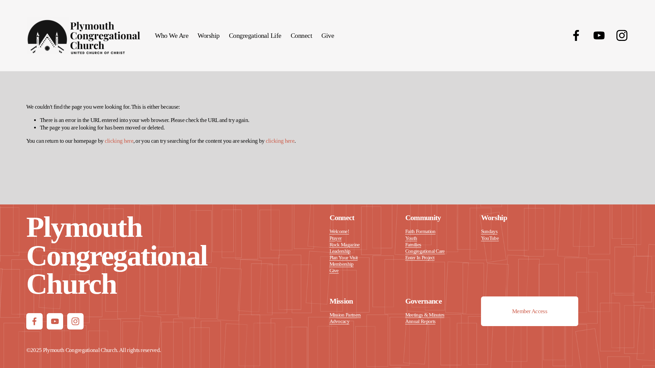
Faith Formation (420, 231)
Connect (301, 35)
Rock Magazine (345, 244)
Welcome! (339, 231)
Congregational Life (255, 35)
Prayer (336, 238)
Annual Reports (420, 321)
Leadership (340, 251)
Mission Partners (345, 315)
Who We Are (172, 35)
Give (327, 35)
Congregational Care (425, 251)
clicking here (119, 141)
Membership (342, 264)
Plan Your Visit (344, 257)
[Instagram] (622, 35)
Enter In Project (420, 257)
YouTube (490, 238)
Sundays (489, 231)
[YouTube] (599, 35)
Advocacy (340, 321)
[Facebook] (576, 35)
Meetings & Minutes (425, 315)
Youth (411, 238)
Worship (208, 35)
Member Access (529, 311)
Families (413, 244)
